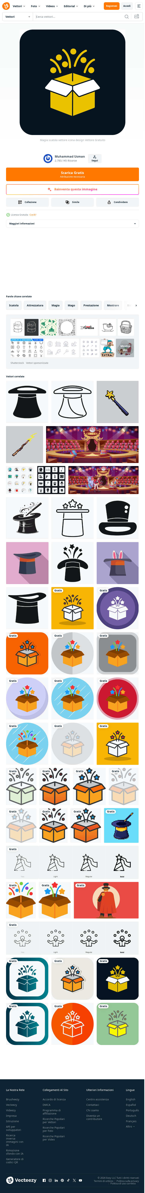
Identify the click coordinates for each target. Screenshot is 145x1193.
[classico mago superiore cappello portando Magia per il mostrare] (27, 608)
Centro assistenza (97, 1099)
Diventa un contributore (94, 1117)
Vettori (17, 6)
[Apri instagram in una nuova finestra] (50, 1180)
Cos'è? (33, 214)
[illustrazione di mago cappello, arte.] (27, 518)
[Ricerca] (126, 16)
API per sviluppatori (13, 1128)
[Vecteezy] (6, 6)
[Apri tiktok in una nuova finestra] (68, 1180)
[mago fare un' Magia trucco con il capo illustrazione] (106, 900)
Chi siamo (92, 1110)
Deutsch (128, 1115)
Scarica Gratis (72, 174)
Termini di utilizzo (100, 1180)
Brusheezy (12, 1099)
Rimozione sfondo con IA (14, 1152)
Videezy (11, 1110)
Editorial (69, 6)
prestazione (91, 305)
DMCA (46, 1105)
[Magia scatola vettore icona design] (72, 608)
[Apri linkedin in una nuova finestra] (56, 1180)
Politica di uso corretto (120, 1183)
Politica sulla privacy (125, 1180)
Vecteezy (11, 1105)
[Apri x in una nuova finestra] (74, 1180)
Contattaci (92, 1105)
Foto (34, 6)
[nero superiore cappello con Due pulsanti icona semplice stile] (118, 518)
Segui (95, 160)
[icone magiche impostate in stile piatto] (20, 480)
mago (71, 305)
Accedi (127, 6)
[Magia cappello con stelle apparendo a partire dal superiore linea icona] (73, 518)
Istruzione (12, 1121)
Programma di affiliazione (52, 1111)
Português (129, 1110)
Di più (87, 6)
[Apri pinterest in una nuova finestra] (62, 1180)
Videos (50, 6)
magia (55, 305)
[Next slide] (130, 305)
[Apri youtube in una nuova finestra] (80, 1180)
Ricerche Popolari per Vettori (54, 1120)
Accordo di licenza (54, 1099)
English (128, 1099)
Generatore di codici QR (15, 1160)
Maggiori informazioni (22, 223)
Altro (126, 1126)
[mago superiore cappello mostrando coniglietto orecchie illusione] (118, 563)
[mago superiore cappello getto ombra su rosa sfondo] (27, 563)
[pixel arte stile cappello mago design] (121, 825)
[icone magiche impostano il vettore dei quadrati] (51, 480)
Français (128, 1121)
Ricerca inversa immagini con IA (14, 1140)
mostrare (113, 305)
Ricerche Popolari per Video (54, 1137)
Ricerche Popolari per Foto (54, 1129)
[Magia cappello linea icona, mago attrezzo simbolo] (72, 402)
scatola (14, 305)
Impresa (11, 1115)
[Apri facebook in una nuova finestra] (44, 1180)
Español (128, 1105)
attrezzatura (35, 305)
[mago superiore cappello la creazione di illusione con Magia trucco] (27, 402)
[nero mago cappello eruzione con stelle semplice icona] (73, 563)
